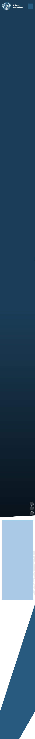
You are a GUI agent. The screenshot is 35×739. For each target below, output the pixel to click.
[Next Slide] (20, 729)
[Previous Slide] (15, 729)
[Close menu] (30, 6)
